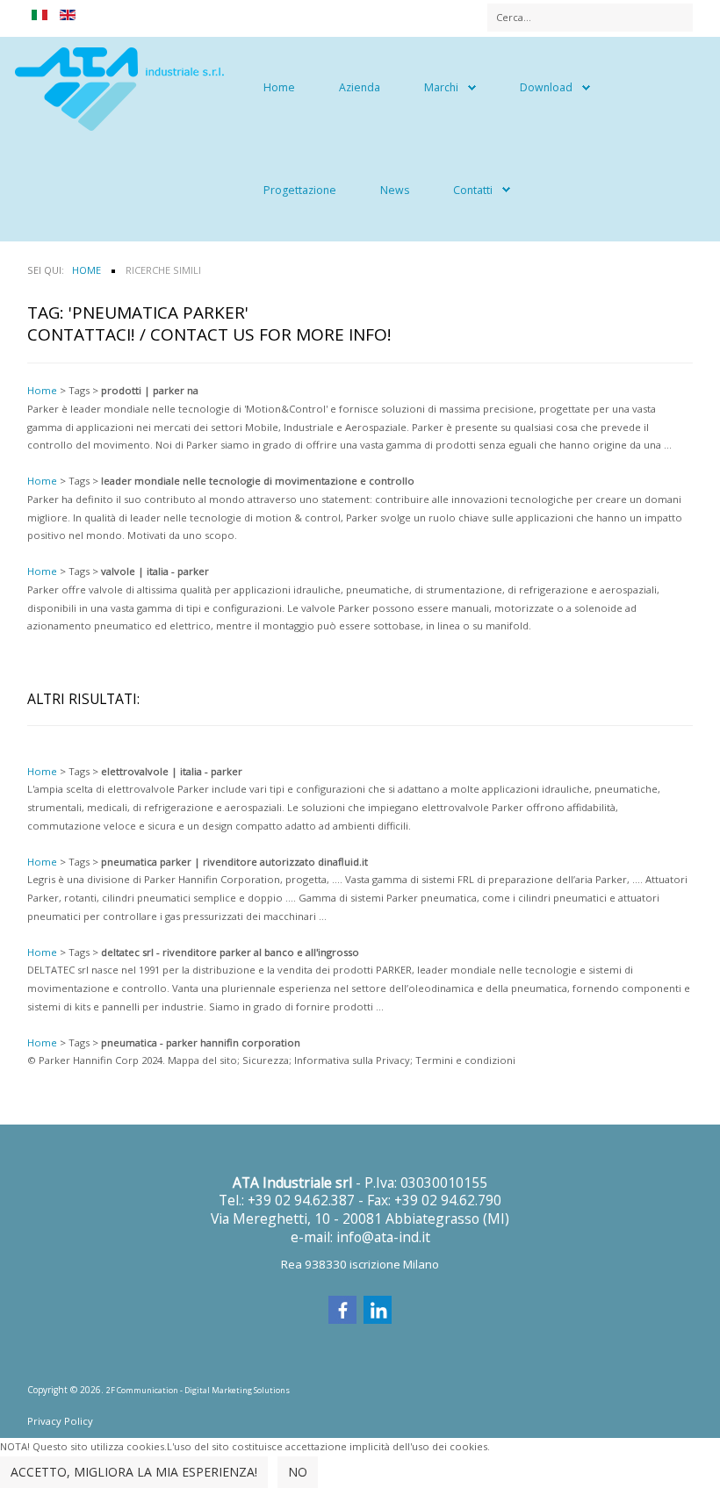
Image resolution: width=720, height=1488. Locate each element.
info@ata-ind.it (383, 1237)
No (297, 1471)
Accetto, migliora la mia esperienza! (134, 1471)
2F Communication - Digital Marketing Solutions (198, 1390)
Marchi (441, 87)
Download (546, 87)
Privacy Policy (60, 1420)
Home (279, 87)
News (394, 190)
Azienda (359, 87)
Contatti (473, 190)
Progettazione (299, 190)
